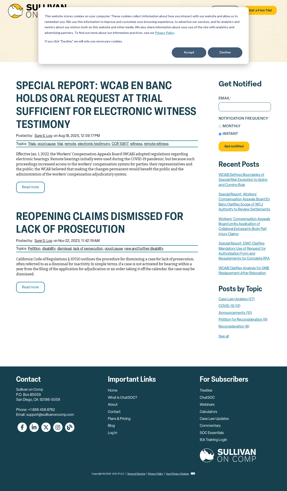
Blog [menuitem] (111, 426)
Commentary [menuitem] (210, 426)
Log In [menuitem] (112, 433)
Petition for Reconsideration (243, 320)
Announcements (235, 313)
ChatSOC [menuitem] (207, 398)
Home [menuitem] (112, 390)
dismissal (64, 249)
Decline (225, 52)
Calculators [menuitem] (208, 412)
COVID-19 (229, 306)
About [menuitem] (113, 405)
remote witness (156, 144)
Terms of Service (136, 474)
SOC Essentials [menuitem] (212, 433)
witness (136, 144)
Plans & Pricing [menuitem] (119, 419)
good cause (46, 144)
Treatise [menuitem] (206, 390)
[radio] (245, 126)
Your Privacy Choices (177, 474)
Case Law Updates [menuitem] (214, 419)
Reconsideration (234, 327)
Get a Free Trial (260, 10)
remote (70, 144)
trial (60, 144)
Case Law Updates (237, 299)
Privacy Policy (164, 33)
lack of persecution (88, 249)
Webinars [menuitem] (207, 405)
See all (224, 336)
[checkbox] (245, 130)
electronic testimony (94, 144)
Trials (32, 144)
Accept (189, 52)
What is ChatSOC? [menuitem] (122, 398)
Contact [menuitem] (114, 412)
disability (48, 249)
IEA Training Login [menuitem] (213, 440)
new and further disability (143, 249)
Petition (34, 249)
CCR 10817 (120, 144)
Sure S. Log (43, 136)
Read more (30, 187)
